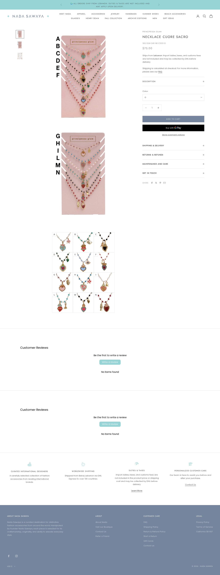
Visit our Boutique (104, 527)
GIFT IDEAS (168, 18)
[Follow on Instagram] (16, 556)
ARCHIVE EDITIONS (137, 18)
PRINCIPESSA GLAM (152, 31)
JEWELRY (115, 14)
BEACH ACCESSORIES (175, 14)
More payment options (173, 134)
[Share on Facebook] (152, 183)
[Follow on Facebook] (8, 556)
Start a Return (150, 536)
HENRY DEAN (92, 18)
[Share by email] (164, 183)
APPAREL (81, 14)
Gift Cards (148, 541)
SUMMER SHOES (150, 14)
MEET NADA (65, 14)
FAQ (145, 522)
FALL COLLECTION (113, 18)
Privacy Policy (202, 522)
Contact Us (190, 484)
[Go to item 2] (20, 45)
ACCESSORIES (98, 14)
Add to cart (173, 119)
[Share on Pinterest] (160, 183)
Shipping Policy (151, 527)
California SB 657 (204, 531)
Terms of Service (204, 527)
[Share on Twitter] (156, 183)
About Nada (101, 522)
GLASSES (75, 18)
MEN (155, 18)
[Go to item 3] (20, 56)
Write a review (110, 362)
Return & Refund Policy (154, 531)
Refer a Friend (102, 536)
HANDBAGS (131, 14)
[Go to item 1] (20, 34)
